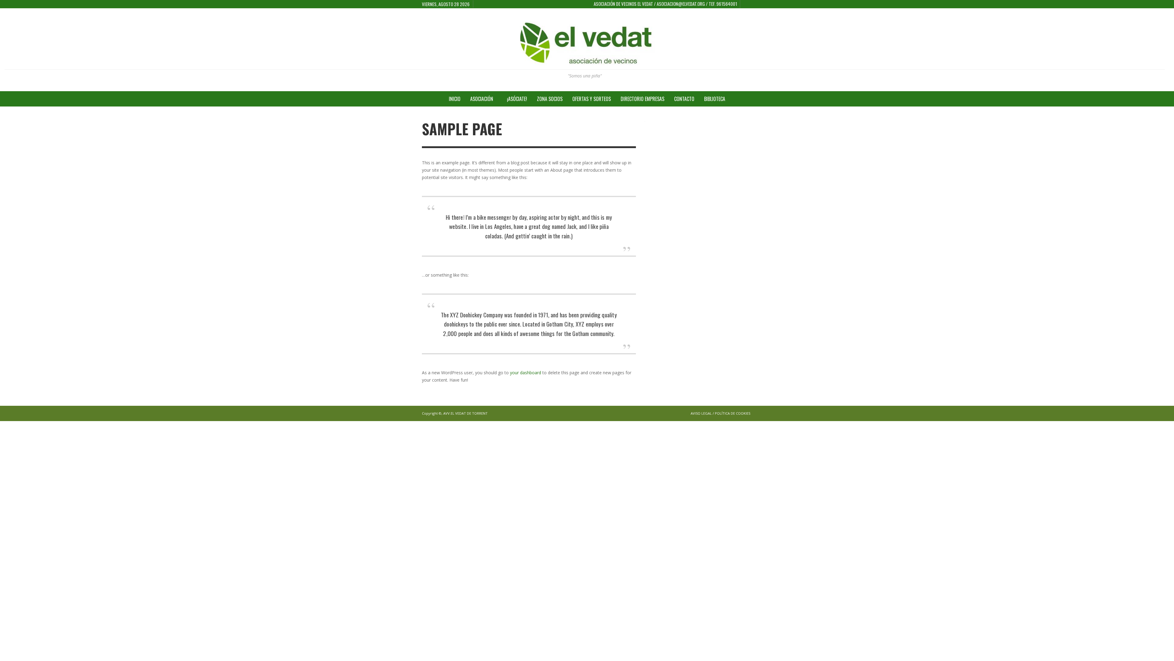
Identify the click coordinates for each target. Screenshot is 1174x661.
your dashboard (525, 372)
